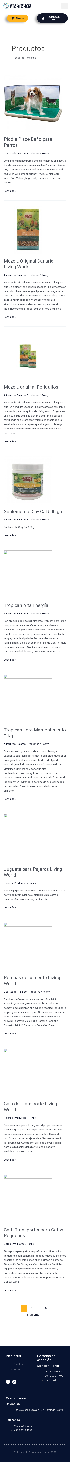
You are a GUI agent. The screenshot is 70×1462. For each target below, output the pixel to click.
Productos (33, 153)
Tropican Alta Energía (26, 605)
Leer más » (10, 190)
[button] (64, 6)
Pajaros (21, 275)
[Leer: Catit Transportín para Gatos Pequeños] (28, 1198)
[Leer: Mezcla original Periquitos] (28, 355)
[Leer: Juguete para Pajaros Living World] (28, 837)
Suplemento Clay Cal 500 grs (33, 511)
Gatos (7, 1243)
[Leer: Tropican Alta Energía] (28, 574)
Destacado (10, 153)
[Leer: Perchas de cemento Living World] (28, 946)
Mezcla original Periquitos (31, 387)
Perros (22, 153)
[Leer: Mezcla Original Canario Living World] (28, 229)
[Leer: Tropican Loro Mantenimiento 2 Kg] (28, 698)
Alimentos (10, 275)
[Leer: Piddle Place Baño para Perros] (33, 103)
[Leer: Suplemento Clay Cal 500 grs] (28, 480)
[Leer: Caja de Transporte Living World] (28, 1072)
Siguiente (35, 1314)
